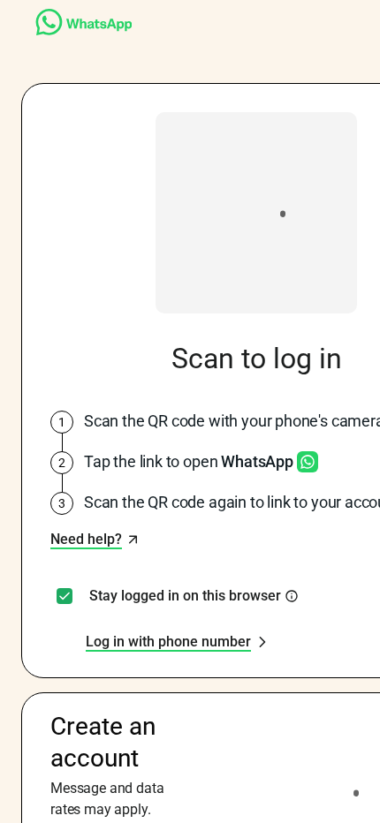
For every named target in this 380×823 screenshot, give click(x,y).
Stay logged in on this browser (185, 596)
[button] (95, 539)
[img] (292, 596)
